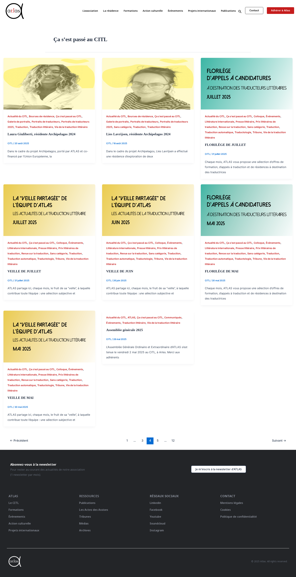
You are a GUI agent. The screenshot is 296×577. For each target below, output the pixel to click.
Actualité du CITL (17, 116)
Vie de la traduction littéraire (71, 126)
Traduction (21, 126)
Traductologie (243, 132)
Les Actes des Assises (94, 510)
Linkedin (155, 503)
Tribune (257, 132)
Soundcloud (157, 523)
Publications (228, 10)
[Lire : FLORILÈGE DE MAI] (247, 210)
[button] (240, 12)
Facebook (156, 510)
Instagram (157, 530)
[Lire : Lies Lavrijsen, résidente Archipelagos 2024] (148, 83)
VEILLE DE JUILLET (24, 271)
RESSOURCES (89, 496)
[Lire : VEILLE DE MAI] (49, 336)
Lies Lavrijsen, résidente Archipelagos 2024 (138, 134)
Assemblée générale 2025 (124, 330)
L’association (90, 10)
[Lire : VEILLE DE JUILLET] (49, 210)
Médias (84, 523)
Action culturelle (153, 10)
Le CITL (14, 503)
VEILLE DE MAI (21, 398)
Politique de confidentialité (238, 516)
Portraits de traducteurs (46, 121)
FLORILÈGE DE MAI (221, 271)
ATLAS (131, 317)
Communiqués (173, 317)
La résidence (111, 10)
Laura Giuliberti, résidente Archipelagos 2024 (41, 134)
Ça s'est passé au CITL (69, 116)
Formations (131, 10)
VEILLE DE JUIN (119, 271)
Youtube (155, 516)
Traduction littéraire (41, 126)
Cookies (225, 510)
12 (173, 440)
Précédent (19, 440)
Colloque (259, 116)
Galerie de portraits (19, 121)
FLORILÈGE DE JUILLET (225, 145)
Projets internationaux (202, 10)
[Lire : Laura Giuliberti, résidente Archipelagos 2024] (49, 83)
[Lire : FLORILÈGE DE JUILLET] (247, 83)
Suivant (279, 440)
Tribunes (85, 516)
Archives (85, 530)
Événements (175, 10)
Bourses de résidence (41, 116)
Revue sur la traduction (232, 126)
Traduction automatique (219, 132)
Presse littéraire (245, 121)
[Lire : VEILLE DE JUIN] (148, 210)
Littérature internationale (219, 121)
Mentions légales (231, 503)
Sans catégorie (122, 126)
